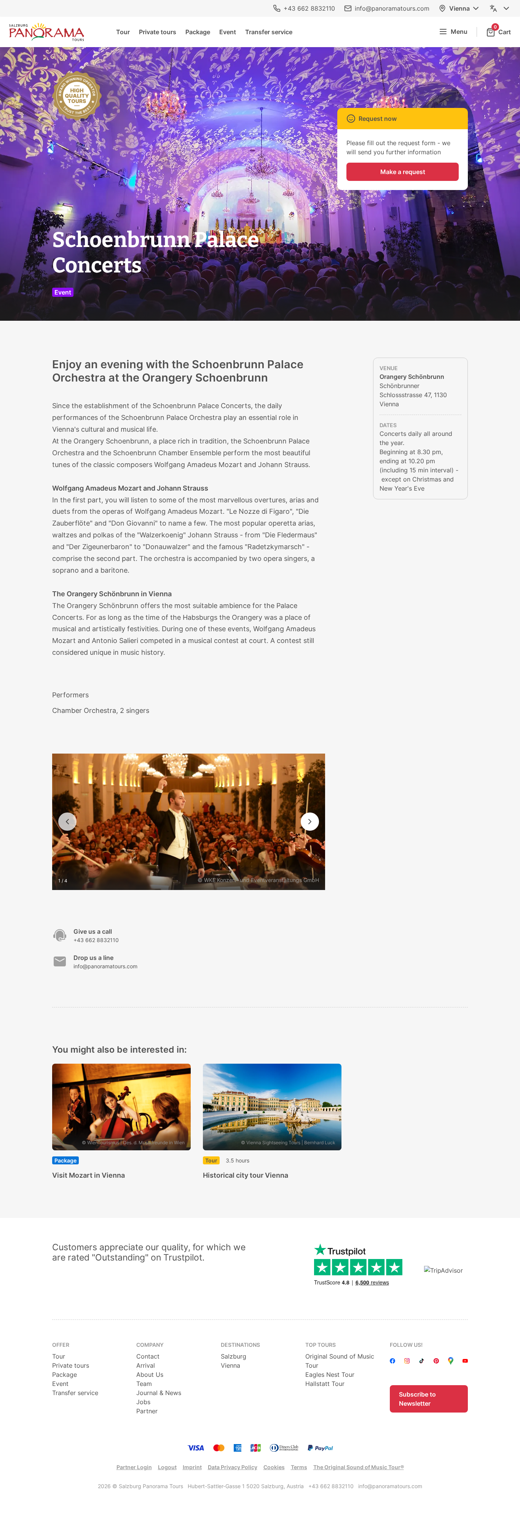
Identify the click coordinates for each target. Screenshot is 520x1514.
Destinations (240, 1344)
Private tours (157, 32)
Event (227, 32)
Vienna (459, 8)
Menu (459, 31)
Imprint (192, 1467)
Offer (60, 1344)
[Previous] (67, 821)
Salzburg (233, 1356)
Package (197, 32)
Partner (147, 1411)
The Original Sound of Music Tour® (358, 1467)
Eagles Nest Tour (329, 1374)
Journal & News (158, 1393)
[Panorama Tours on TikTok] (421, 1361)
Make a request (402, 172)
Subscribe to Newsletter (417, 1398)
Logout (167, 1467)
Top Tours (320, 1344)
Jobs (143, 1402)
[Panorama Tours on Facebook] (392, 1361)
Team (144, 1383)
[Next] (310, 821)
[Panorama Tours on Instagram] (407, 1361)
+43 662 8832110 (309, 8)
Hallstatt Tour (325, 1383)
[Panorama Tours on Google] (450, 1361)
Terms (299, 1467)
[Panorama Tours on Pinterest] (436, 1361)
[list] (260, 1122)
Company (150, 1344)
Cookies (274, 1467)
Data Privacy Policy (232, 1467)
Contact (148, 1356)
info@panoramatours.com (392, 8)
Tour (123, 32)
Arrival (145, 1365)
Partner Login (134, 1467)
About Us (149, 1374)
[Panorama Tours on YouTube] (465, 1361)
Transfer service (268, 32)
